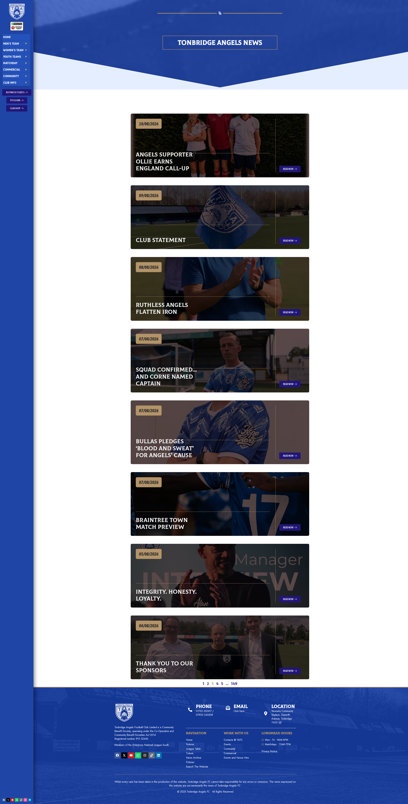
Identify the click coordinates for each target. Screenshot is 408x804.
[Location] (266, 713)
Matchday (10, 63)
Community (11, 76)
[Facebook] (4, 800)
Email (241, 706)
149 (234, 683)
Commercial (11, 69)
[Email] (228, 708)
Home (7, 37)
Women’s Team (13, 50)
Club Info (9, 82)
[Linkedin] (29, 800)
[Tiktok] (21, 800)
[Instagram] (25, 800)
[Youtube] (12, 800)
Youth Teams (12, 56)
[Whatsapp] (16, 800)
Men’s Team (11, 43)
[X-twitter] (8, 800)
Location (283, 706)
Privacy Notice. (270, 751)
